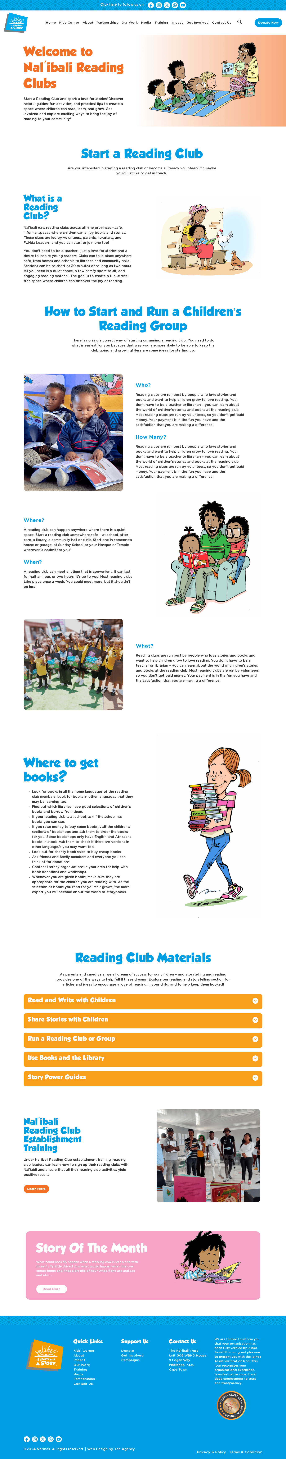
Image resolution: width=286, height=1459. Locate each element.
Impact (177, 22)
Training (161, 22)
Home (51, 22)
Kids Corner (69, 22)
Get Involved (198, 22)
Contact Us (221, 22)
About (88, 22)
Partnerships (107, 22)
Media (146, 22)
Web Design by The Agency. (111, 1449)
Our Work (129, 22)
